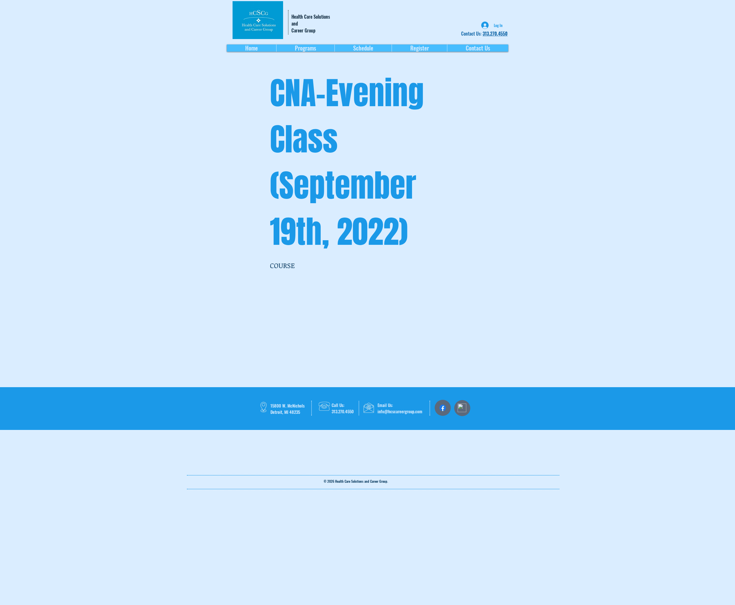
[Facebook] (442, 408)
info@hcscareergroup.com (400, 411)
